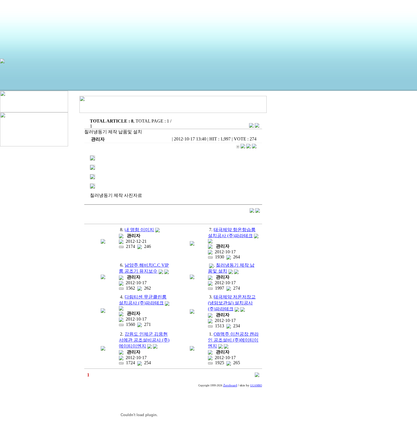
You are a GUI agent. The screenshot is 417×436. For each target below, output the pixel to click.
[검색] (257, 375)
